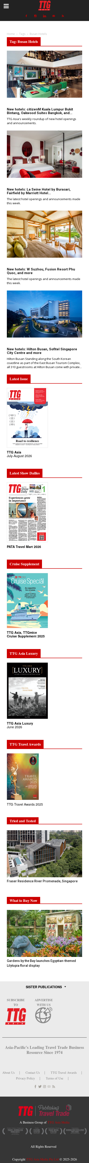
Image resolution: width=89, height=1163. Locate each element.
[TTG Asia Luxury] (27, 719)
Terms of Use (54, 1078)
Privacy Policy (25, 1078)
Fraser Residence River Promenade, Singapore (42, 881)
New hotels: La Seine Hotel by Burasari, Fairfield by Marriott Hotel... (39, 191)
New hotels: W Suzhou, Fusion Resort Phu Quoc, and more (41, 271)
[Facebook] (26, 16)
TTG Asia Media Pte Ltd (43, 1159)
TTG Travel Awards (64, 1072)
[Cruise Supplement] (27, 628)
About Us (8, 1072)
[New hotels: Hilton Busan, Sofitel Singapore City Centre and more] (44, 314)
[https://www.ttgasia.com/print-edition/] (27, 448)
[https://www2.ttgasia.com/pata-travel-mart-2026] (27, 542)
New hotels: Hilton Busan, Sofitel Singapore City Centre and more (42, 351)
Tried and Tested (23, 820)
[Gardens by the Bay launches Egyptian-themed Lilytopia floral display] (44, 933)
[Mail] (53, 16)
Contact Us (33, 1072)
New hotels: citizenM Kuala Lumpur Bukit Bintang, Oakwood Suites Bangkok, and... (40, 111)
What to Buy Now (23, 900)
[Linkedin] (44, 16)
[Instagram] (35, 16)
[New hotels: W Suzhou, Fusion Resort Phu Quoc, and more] (44, 234)
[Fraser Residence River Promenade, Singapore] (44, 853)
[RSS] (62, 16)
